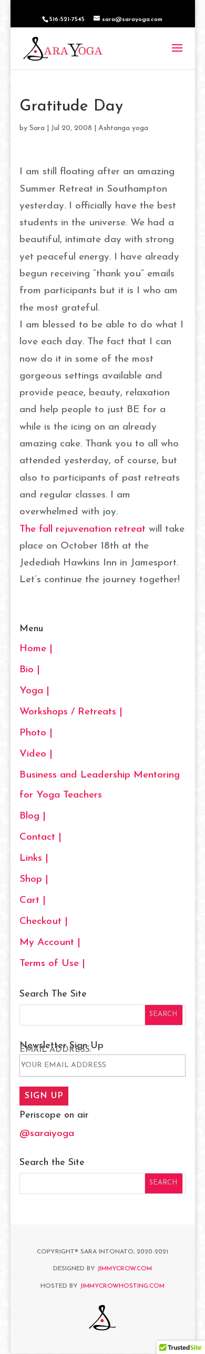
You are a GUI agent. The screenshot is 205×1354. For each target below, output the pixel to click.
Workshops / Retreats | (70, 712)
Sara (37, 128)
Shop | (33, 879)
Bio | (29, 670)
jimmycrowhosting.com (122, 1286)
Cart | (32, 900)
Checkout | (43, 922)
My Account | (49, 943)
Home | (36, 649)
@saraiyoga (46, 1134)
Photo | (36, 733)
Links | (33, 858)
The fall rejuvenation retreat (82, 529)
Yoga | (34, 691)
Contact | (40, 837)
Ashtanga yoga (123, 128)
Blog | (32, 816)
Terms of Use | (52, 964)
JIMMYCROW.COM (124, 1269)
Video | (36, 754)
